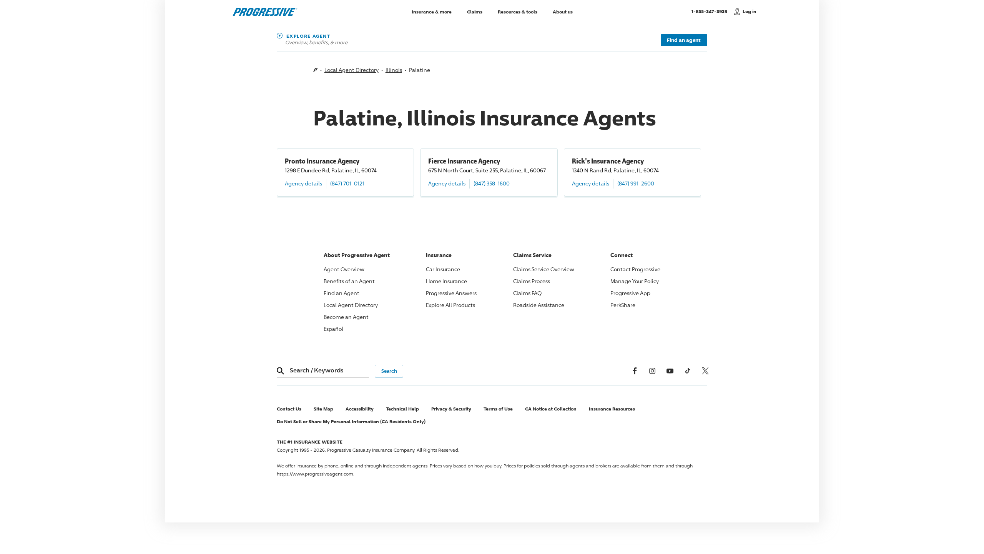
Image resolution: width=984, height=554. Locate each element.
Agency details (303, 183)
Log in (749, 11)
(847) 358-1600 (492, 183)
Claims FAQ (527, 293)
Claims (474, 11)
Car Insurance (443, 269)
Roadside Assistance (538, 305)
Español (333, 328)
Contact (635, 269)
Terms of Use (498, 409)
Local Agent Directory (351, 70)
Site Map (323, 409)
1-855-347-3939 (710, 11)
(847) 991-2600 (635, 183)
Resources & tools (517, 11)
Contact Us (289, 409)
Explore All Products (450, 305)
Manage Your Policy (634, 281)
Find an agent (684, 40)
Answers (451, 293)
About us (563, 11)
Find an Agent (341, 293)
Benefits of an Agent (349, 281)
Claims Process (531, 281)
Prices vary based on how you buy (465, 466)
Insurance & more (432, 11)
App (630, 293)
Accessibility (360, 409)
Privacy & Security (451, 409)
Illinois (394, 70)
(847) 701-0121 (347, 183)
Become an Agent (346, 317)
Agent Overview (344, 269)
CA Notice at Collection (551, 409)
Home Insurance (446, 281)
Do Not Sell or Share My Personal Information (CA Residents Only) (351, 421)
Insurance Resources (612, 409)
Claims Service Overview (543, 269)
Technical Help (402, 409)
